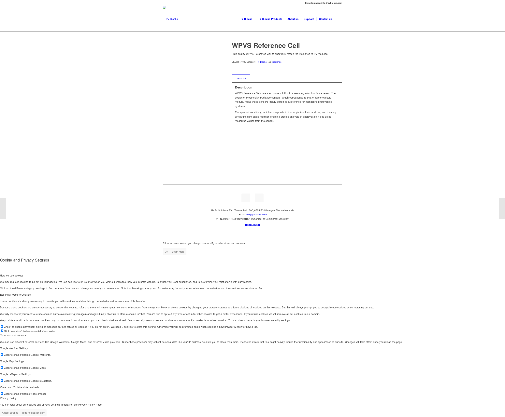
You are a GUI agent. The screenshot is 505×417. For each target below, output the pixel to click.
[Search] (338, 19)
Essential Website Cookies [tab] (15, 294)
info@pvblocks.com (256, 214)
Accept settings (10, 412)
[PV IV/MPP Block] (502, 208)
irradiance (276, 61)
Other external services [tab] (13, 335)
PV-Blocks (262, 61)
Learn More (178, 251)
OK (166, 251)
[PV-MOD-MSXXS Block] (3, 208)
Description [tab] (241, 78)
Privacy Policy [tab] (8, 398)
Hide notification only (33, 412)
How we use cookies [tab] (11, 275)
